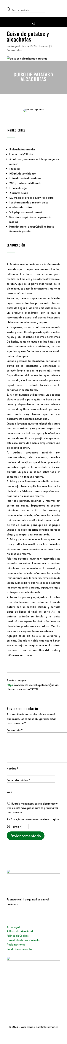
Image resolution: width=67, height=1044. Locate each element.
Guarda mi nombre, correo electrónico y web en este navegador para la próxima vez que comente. (32, 808)
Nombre (12, 768)
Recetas (43, 46)
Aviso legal (13, 927)
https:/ (10, 685)
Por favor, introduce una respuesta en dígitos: (33, 819)
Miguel (15, 46)
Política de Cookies (17, 935)
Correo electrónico (18, 780)
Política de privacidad (20, 931)
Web (9, 792)
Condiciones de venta (19, 949)
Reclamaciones (16, 944)
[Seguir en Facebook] (10, 915)
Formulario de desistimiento (23, 940)
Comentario (15, 730)
